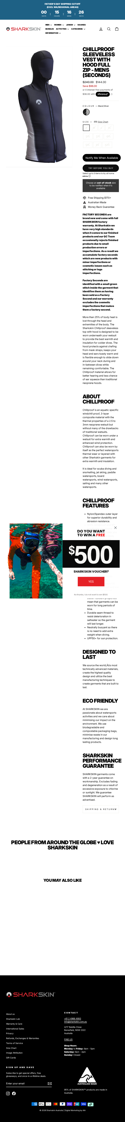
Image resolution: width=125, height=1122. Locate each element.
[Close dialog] (115, 527)
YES (91, 581)
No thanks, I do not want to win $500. (91, 594)
